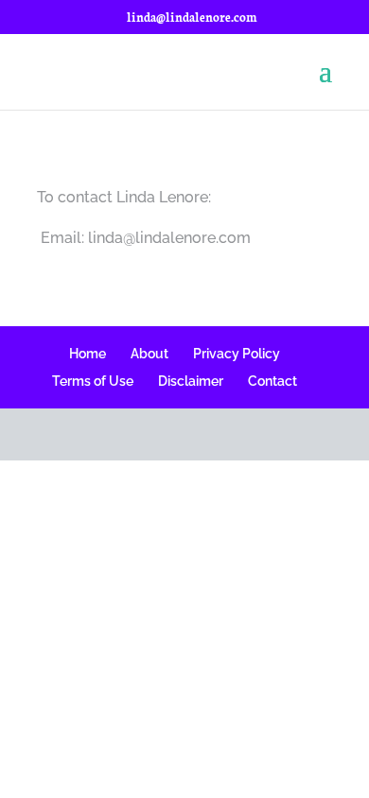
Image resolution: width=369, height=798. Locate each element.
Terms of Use (92, 381)
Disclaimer (190, 381)
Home (87, 353)
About (149, 353)
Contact (272, 381)
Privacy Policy (236, 353)
